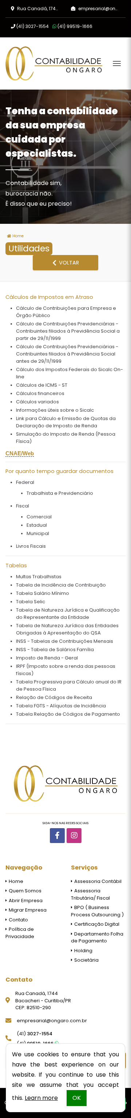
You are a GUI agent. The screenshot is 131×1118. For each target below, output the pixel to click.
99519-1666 (74, 26)
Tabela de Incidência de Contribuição (61, 584)
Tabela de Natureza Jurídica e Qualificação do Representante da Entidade (68, 614)
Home (17, 236)
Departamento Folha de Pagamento (97, 937)
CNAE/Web (19, 453)
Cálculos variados (37, 401)
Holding (82, 950)
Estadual (37, 525)
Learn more (41, 1098)
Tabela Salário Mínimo (42, 593)
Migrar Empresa (27, 910)
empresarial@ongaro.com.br (52, 1020)
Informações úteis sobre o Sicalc (55, 410)
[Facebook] (57, 835)
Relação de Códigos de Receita (54, 697)
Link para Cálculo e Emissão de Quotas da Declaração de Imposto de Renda (66, 422)
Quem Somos (24, 890)
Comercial (39, 516)
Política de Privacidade (19, 933)
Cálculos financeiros (40, 393)
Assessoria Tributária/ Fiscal (90, 894)
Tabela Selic (30, 601)
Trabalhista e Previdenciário (60, 493)
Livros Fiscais (31, 546)
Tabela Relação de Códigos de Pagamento (68, 714)
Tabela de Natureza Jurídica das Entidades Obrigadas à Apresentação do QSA (67, 629)
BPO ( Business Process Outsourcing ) (97, 911)
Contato (18, 919)
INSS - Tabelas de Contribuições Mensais (64, 641)
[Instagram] (74, 835)
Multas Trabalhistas (38, 576)
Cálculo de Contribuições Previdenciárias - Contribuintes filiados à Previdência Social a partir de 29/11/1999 (68, 331)
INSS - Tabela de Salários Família (55, 649)
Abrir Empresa (25, 900)
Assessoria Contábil (97, 881)
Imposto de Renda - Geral (47, 657)
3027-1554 (32, 26)
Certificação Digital (96, 924)
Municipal (38, 533)
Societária (86, 960)
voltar (68, 262)
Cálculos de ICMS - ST (41, 385)
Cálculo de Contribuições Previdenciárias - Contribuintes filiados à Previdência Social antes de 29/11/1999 (67, 354)
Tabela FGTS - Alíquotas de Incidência (61, 705)
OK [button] (76, 1098)
